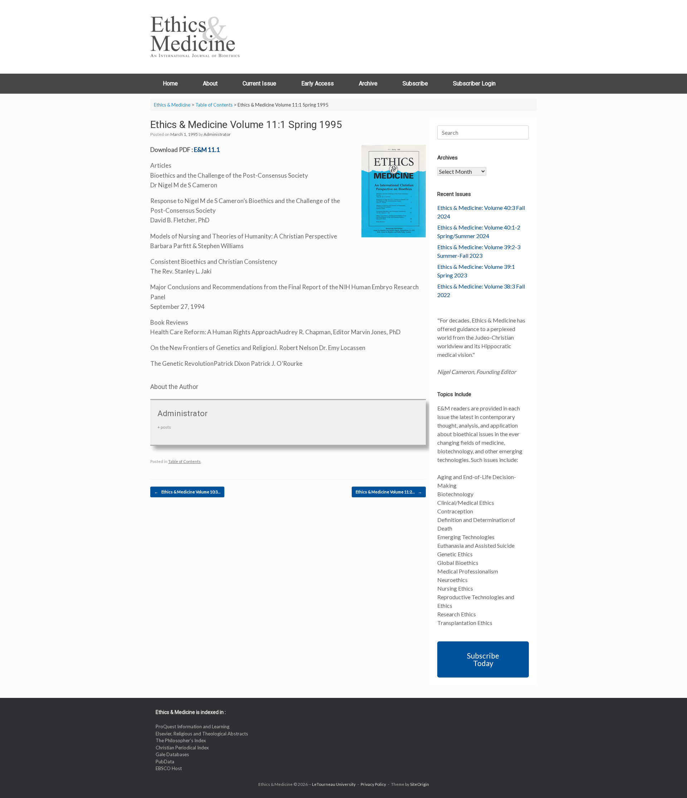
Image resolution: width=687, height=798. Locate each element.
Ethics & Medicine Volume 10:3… (187, 491)
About (210, 83)
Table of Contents (184, 461)
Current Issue (259, 83)
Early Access (317, 83)
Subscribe (415, 83)
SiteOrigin (419, 784)
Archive (368, 83)
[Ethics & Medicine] (195, 37)
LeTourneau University (334, 784)
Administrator (217, 134)
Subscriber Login (474, 83)
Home (170, 83)
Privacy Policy (373, 784)
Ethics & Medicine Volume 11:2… (389, 491)
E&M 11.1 (207, 149)
